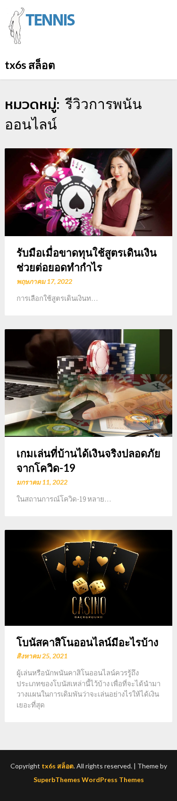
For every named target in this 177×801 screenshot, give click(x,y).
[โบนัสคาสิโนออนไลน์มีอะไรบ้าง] (88, 577)
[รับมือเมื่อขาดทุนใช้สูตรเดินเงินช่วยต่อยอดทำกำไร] (88, 191)
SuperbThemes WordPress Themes (89, 779)
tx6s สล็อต (30, 64)
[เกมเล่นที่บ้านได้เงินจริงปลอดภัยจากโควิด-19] (88, 382)
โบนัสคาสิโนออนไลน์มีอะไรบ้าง (88, 642)
